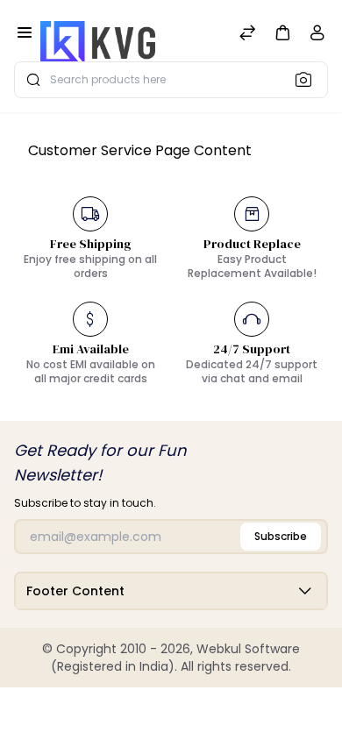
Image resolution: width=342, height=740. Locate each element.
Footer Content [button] (75, 591)
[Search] (309, 79)
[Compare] (247, 34)
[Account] (317, 36)
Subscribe (280, 536)
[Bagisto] (97, 34)
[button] (282, 32)
